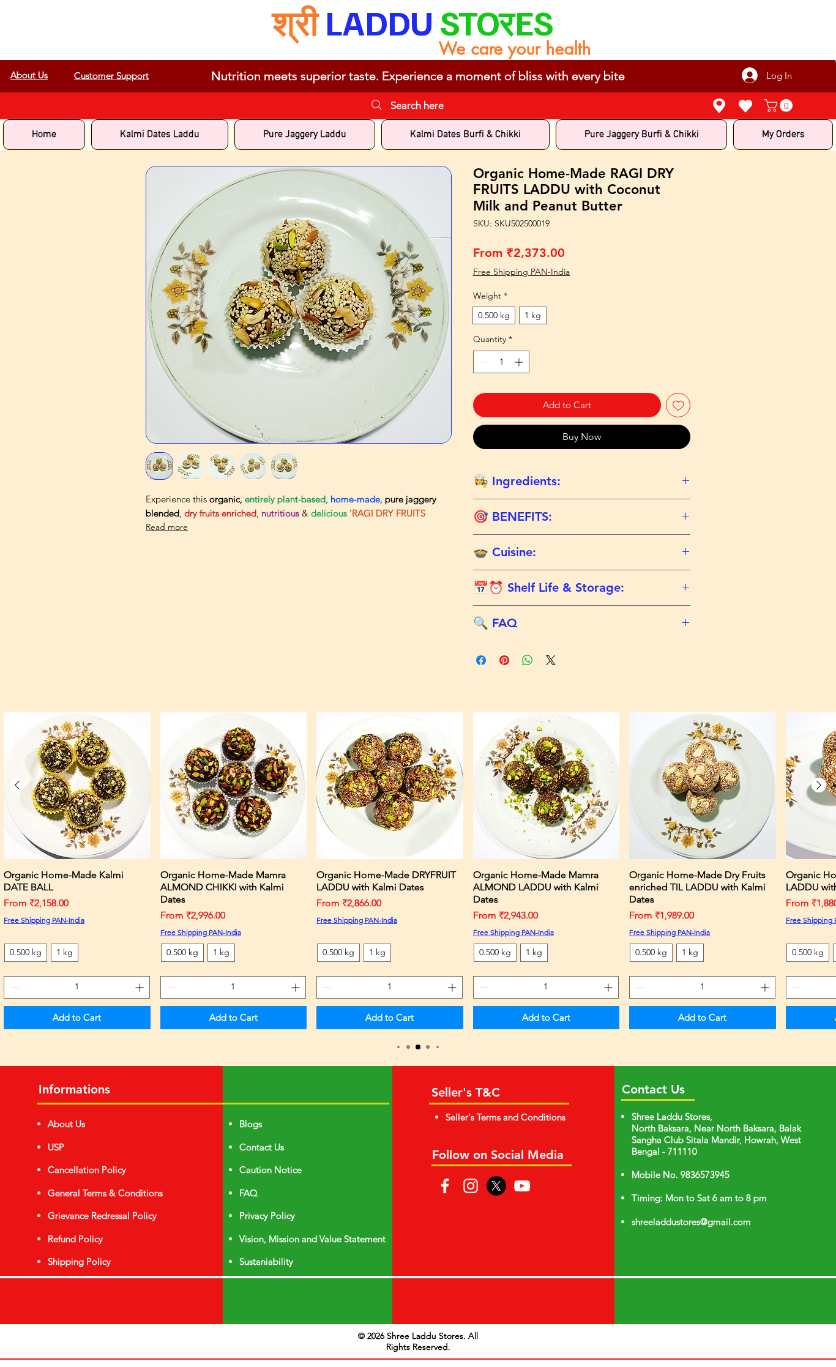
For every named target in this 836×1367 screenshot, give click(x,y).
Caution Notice (270, 1169)
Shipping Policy (79, 1261)
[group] (418, 871)
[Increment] (520, 362)
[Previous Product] (17, 785)
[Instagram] (470, 1186)
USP (56, 1147)
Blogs (250, 1124)
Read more (167, 526)
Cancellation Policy (87, 1169)
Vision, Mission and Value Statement (312, 1239)
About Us (66, 1124)
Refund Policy (75, 1239)
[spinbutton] (501, 362)
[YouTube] (522, 1186)
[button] (780, 105)
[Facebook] (445, 1186)
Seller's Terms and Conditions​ (505, 1117)
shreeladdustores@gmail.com (691, 1221)
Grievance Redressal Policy (102, 1215)
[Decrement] (482, 362)
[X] (496, 1186)
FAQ (248, 1193)
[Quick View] (77, 785)
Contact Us (261, 1147)
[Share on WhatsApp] (527, 660)
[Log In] (831, 60)
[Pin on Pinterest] (504, 660)
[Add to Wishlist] (678, 405)
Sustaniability (266, 1261)
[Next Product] (819, 785)
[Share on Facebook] (481, 660)
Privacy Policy (267, 1215)
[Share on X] (550, 660)
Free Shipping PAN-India (521, 271)
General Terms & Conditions (105, 1193)
